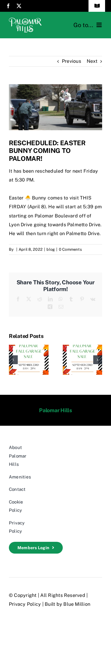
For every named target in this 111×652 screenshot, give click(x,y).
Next (92, 61)
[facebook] (8, 6)
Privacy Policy (25, 604)
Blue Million (76, 604)
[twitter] (19, 6)
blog (50, 249)
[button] (13, 359)
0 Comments (70, 249)
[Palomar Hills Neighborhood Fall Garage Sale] (29, 347)
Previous (71, 61)
